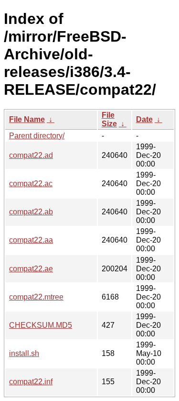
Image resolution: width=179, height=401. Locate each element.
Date (144, 119)
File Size (109, 119)
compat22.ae (31, 269)
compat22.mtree (36, 297)
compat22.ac (31, 183)
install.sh (24, 353)
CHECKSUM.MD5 (40, 325)
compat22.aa (31, 240)
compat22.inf (31, 382)
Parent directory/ (36, 136)
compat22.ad (31, 155)
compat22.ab (31, 212)
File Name (27, 119)
